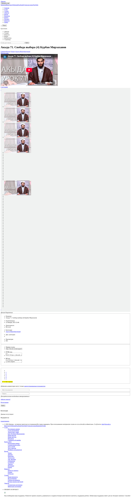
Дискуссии (11, 458)
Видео (6, 14)
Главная (6, 8)
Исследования (12, 478)
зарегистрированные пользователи (34, 386)
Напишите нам (5, 3)
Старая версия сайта (14, 445)
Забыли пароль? (5, 399)
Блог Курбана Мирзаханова (16, 434)
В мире (10, 472)
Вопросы (7, 16)
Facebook (20, 5)
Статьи (6, 11)
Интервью (11, 466)
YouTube (35, 5)
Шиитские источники (14, 486)
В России (11, 473)
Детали (3, 312)
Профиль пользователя (15, 450)
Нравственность (13, 477)
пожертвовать (5, 421)
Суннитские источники (15, 485)
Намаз (6, 22)
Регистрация (4, 402)
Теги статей (11, 446)
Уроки (10, 453)
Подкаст (6, 19)
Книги (6, 17)
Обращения (11, 461)
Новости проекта (13, 470)
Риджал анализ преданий (15, 481)
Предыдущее (5, 53)
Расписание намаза (13, 443)
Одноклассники (28, 5)
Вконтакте (9, 5)
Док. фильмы (12, 459)
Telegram (15, 5)
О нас (6, 9)
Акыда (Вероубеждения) (13, 331)
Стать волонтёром (13, 430)
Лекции (10, 454)
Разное (10, 467)
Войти (3, 405)
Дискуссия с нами (13, 432)
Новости (7, 20)
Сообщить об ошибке (14, 440)
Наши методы (12, 437)
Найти (27, 42)
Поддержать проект (14, 429)
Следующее (4, 87)
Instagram (3, 5)
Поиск (4, 25)
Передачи (11, 456)
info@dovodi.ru (106, 424)
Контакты (11, 438)
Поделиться (9, 312)
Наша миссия (12, 435)
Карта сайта (7, 442)
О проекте (11, 462)
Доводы (3, 1)
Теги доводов (12, 448)
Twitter (44, 426)
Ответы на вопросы (14, 480)
